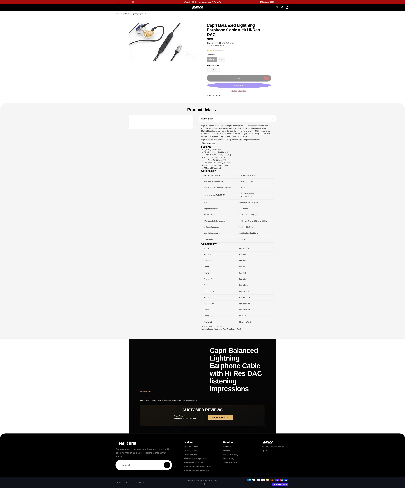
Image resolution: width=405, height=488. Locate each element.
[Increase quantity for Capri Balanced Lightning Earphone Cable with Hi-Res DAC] (217, 70)
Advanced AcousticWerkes (209, 480)
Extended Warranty (230, 455)
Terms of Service (230, 462)
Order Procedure (190, 455)
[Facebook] (130, 2)
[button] (287, 7)
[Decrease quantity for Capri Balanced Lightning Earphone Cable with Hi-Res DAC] (209, 70)
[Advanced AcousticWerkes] (197, 7)
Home (117, 14)
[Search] (277, 7)
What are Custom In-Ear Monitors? (197, 466)
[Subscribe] (167, 465)
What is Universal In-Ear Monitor (196, 470)
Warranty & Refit (190, 451)
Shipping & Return (191, 447)
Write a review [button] (220, 417)
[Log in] (282, 7)
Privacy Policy (228, 459)
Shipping (209, 45)
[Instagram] (133, 2)
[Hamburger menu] (117, 7)
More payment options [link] (239, 91)
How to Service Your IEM (193, 462)
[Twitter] (216, 95)
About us (226, 451)
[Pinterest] (220, 95)
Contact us (227, 447)
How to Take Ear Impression (195, 459)
